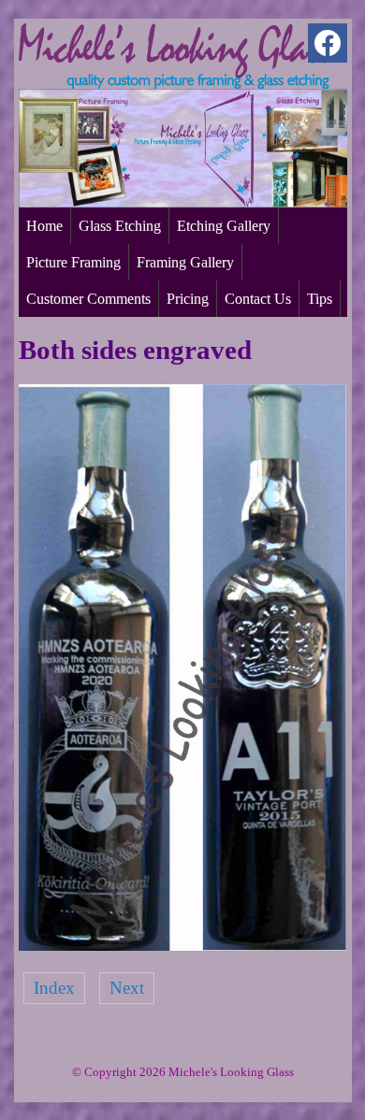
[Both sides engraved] (183, 945)
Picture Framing (73, 262)
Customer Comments (88, 299)
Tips (319, 299)
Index (54, 988)
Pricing (188, 299)
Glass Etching (120, 226)
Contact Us (258, 299)
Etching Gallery (223, 226)
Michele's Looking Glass (231, 1072)
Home (44, 226)
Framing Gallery (185, 262)
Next (127, 988)
